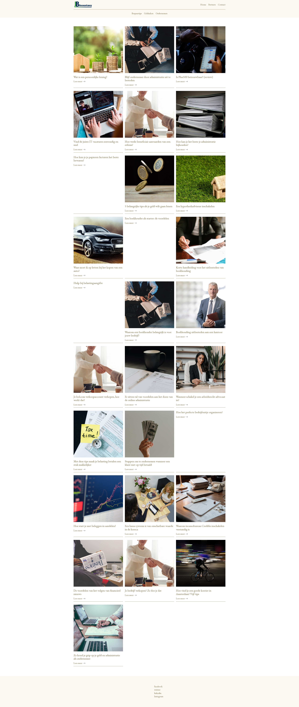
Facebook (158, 686)
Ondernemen (161, 13)
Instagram (158, 696)
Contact (221, 4)
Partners (212, 4)
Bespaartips (137, 13)
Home (203, 4)
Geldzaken (148, 13)
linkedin (157, 693)
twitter (157, 689)
